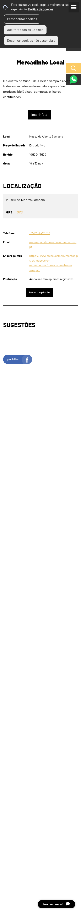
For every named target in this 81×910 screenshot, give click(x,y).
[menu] (74, 7)
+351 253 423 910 (39, 233)
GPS (20, 212)
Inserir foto (39, 114)
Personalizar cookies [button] (22, 19)
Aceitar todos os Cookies (25, 30)
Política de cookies (40, 9)
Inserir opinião (39, 292)
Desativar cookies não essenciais (31, 40)
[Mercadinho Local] (40, 455)
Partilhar (13, 359)
